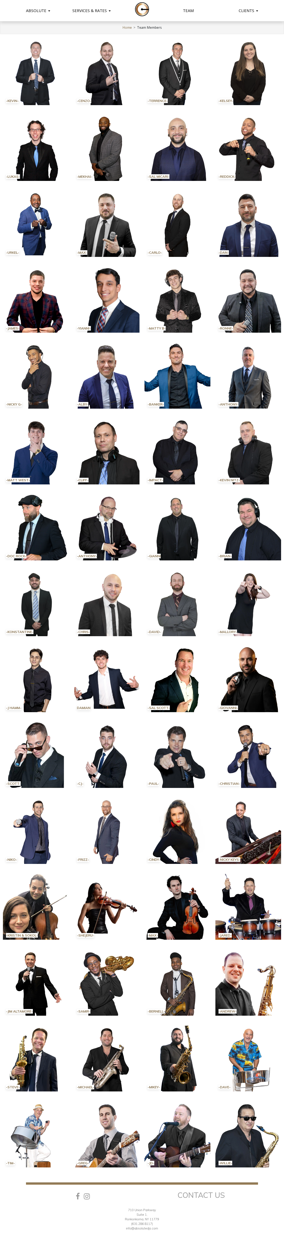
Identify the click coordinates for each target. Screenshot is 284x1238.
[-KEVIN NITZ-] (248, 451)
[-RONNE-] (248, 299)
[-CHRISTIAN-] (248, 754)
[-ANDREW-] (248, 982)
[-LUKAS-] (36, 147)
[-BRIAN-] (248, 527)
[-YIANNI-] (107, 299)
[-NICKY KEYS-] (248, 830)
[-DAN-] (248, 223)
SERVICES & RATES (90, 10)
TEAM (188, 10)
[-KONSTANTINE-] (36, 603)
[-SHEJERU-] (107, 906)
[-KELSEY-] (248, 72)
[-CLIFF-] (107, 451)
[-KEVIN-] (36, 72)
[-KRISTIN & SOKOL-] (36, 906)
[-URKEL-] (36, 223)
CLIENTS (247, 10)
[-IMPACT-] (177, 451)
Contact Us (201, 1195)
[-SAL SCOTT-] (177, 679)
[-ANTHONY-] (248, 375)
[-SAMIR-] (107, 982)
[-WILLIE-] (248, 1134)
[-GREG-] (107, 1134)
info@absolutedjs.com (142, 1228)
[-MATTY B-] (177, 299)
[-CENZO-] (107, 72)
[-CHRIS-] (107, 603)
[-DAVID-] (177, 603)
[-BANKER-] (177, 375)
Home (127, 27)
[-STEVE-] (36, 1058)
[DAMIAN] (107, 679)
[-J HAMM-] (36, 679)
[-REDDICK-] (248, 147)
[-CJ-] (107, 754)
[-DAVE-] (248, 1058)
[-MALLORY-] (248, 603)
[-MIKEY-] (177, 1058)
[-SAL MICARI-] (177, 147)
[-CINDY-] (177, 830)
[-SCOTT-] (36, 754)
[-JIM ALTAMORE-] (36, 982)
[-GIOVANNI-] (248, 679)
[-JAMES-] (36, 299)
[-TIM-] (36, 1134)
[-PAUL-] (177, 754)
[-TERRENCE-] (177, 72)
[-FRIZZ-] (107, 830)
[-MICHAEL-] (107, 1058)
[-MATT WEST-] (36, 451)
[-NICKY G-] (36, 375)
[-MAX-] (107, 223)
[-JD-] (177, 1134)
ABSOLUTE (36, 10)
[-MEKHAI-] (107, 147)
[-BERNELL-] (177, 982)
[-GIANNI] (177, 527)
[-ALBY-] (107, 375)
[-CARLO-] (177, 223)
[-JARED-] (248, 906)
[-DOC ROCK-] (36, 527)
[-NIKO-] (36, 830)
